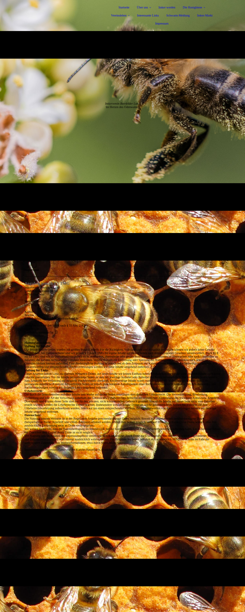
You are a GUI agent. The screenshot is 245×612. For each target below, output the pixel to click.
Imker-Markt (204, 15)
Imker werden (166, 7)
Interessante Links (148, 15)
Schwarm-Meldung (178, 15)
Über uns (142, 7)
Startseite (123, 7)
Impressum (161, 23)
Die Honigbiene (192, 7)
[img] (57, 13)
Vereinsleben (119, 15)
